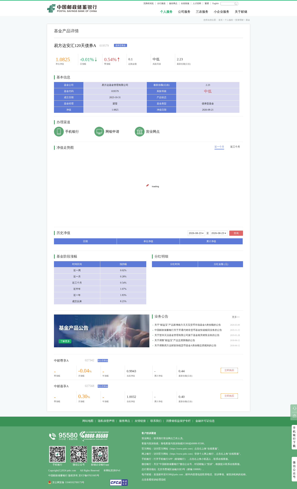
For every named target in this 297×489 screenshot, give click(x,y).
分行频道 (161, 3)
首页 (220, 20)
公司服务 (184, 11)
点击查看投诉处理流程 (154, 479)
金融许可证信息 (205, 420)
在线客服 (185, 3)
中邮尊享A (61, 360)
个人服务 (166, 11)
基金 (248, 20)
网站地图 (87, 420)
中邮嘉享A (61, 386)
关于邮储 (241, 11)
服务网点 (173, 3)
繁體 (207, 3)
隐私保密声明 (106, 420)
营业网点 (153, 131)
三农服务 (202, 11)
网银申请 (112, 131)
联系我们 (155, 420)
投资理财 (239, 20)
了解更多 (65, 341)
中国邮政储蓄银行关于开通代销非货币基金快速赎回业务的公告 (188, 330)
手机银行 (72, 131)
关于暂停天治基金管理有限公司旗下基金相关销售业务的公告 (187, 335)
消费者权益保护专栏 (178, 420)
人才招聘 (197, 3)
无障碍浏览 (148, 3)
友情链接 (140, 420)
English (215, 3)
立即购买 (229, 370)
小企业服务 (221, 11)
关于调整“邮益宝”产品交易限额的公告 (175, 340)
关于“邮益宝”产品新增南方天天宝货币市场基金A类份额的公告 (188, 325)
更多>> (236, 317)
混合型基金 (103, 360)
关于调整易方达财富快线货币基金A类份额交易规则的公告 (185, 345)
